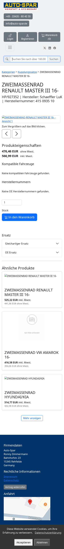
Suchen (54, 59)
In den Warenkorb (21, 217)
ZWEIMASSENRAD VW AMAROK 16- (32, 355)
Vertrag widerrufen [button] (15, 487)
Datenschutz (11, 480)
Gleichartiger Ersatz (16, 243)
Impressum (10, 476)
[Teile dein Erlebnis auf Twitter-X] (44, 48)
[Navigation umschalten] (10, 47)
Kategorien (8, 72)
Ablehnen (42, 542)
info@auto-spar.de (16, 23)
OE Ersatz (10, 252)
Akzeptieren (23, 542)
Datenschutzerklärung (48, 532)
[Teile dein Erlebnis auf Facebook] (54, 48)
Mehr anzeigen (32, 418)
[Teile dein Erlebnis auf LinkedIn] (49, 48)
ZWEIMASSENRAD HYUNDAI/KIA (20, 395)
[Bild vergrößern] (31, 119)
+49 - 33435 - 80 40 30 (18, 16)
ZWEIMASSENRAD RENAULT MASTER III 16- (29, 292)
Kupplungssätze (27, 72)
